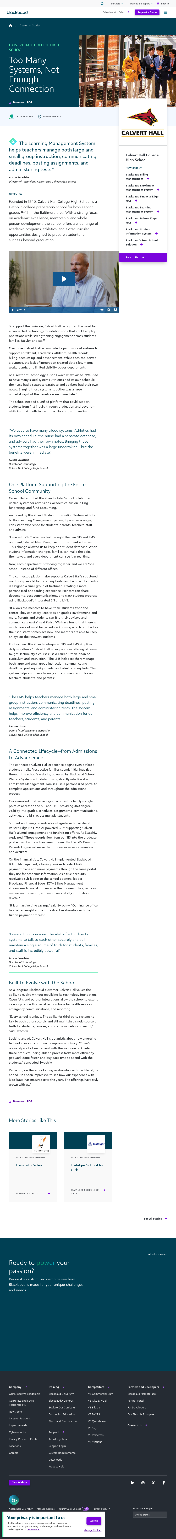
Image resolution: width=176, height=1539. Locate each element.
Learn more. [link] (33, 1529)
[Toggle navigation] (165, 12)
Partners (115, 3)
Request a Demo (147, 12)
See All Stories (153, 1218)
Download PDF (22, 102)
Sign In (165, 3)
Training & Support (140, 3)
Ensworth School (27, 1193)
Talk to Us (132, 257)
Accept (94, 1520)
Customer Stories (30, 25)
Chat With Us (19, 1482)
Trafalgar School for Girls (85, 1192)
